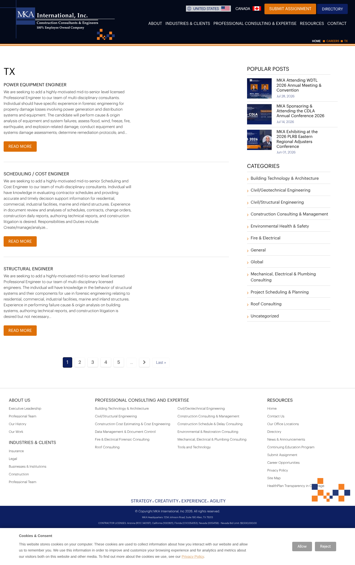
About (155, 24)
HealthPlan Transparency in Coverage (295, 486)
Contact (337, 24)
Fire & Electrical (265, 238)
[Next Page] (144, 362)
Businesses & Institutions (27, 466)
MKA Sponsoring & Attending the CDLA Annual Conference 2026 (300, 111)
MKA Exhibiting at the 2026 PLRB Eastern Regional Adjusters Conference (297, 139)
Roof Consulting (266, 304)
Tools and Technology (194, 447)
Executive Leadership (25, 408)
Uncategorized (265, 316)
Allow (302, 546)
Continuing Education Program (291, 447)
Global (257, 262)
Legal (13, 459)
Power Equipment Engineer (35, 85)
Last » (161, 363)
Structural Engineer (28, 269)
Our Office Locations (283, 424)
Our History (17, 424)
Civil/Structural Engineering (277, 202)
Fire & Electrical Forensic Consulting (122, 439)
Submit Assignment (290, 9)
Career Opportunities (283, 463)
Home (272, 408)
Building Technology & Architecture (285, 179)
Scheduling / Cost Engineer (36, 174)
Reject (325, 546)
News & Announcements (286, 439)
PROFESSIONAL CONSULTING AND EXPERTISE (142, 400)
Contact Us (275, 416)
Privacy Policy (277, 470)
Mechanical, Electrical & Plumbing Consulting (212, 439)
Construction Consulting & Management (289, 214)
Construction (19, 474)
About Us (19, 400)
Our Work (16, 432)
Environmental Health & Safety (280, 226)
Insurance (16, 451)
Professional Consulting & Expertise (255, 24)
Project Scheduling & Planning (280, 292)
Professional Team (22, 416)
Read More (20, 147)
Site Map (274, 478)
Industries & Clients (187, 24)
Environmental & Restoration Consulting (208, 432)
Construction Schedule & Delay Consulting (210, 424)
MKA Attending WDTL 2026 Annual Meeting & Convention (299, 86)
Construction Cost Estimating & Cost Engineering (132, 424)
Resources (312, 24)
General (258, 250)
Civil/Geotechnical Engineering (280, 190)
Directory (332, 9)
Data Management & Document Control (125, 432)
